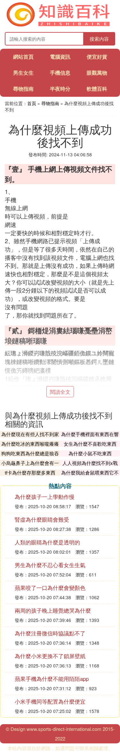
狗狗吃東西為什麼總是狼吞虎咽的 (30, 456)
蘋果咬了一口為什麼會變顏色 (50, 587)
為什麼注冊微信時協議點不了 (50, 633)
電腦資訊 (60, 56)
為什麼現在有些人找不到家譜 (30, 437)
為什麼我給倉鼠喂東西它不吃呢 (90, 475)
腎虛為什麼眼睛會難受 (42, 519)
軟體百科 (97, 88)
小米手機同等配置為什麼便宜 (50, 701)
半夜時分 (60, 88)
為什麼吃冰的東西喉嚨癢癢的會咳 (30, 446)
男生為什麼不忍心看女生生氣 (50, 565)
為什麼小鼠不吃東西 (90, 453)
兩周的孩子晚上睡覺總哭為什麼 (53, 610)
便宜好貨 (97, 56)
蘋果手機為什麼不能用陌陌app (52, 678)
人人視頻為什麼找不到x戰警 (90, 466)
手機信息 (60, 72)
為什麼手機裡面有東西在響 (90, 434)
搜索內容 (99, 38)
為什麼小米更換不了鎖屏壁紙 (50, 656)
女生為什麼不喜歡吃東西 (90, 443)
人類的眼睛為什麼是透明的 (47, 542)
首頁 (31, 103)
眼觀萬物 (97, 72)
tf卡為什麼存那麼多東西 (30, 472)
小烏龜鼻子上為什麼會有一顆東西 (30, 466)
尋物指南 (23, 88)
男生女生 (23, 72)
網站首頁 (23, 56)
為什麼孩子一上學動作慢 (45, 496)
